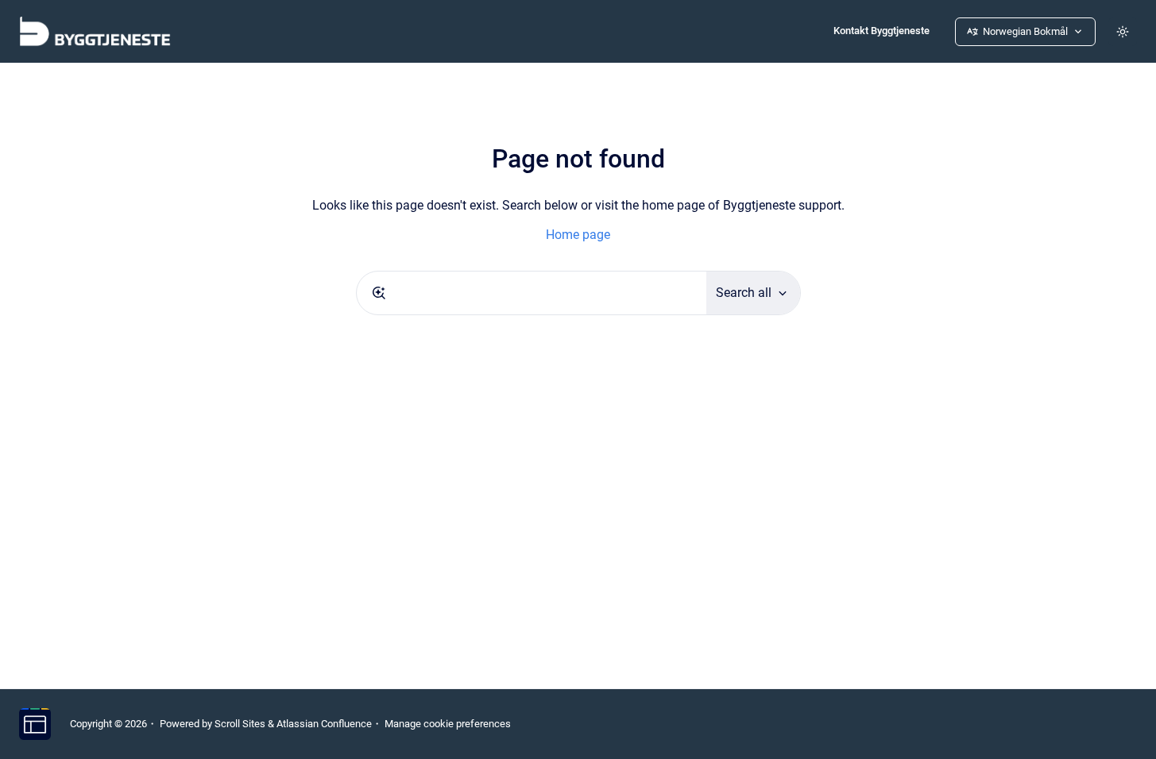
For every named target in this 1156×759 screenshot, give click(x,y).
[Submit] (379, 293)
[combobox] (531, 293)
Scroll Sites (240, 724)
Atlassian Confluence (324, 724)
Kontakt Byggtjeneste (881, 31)
